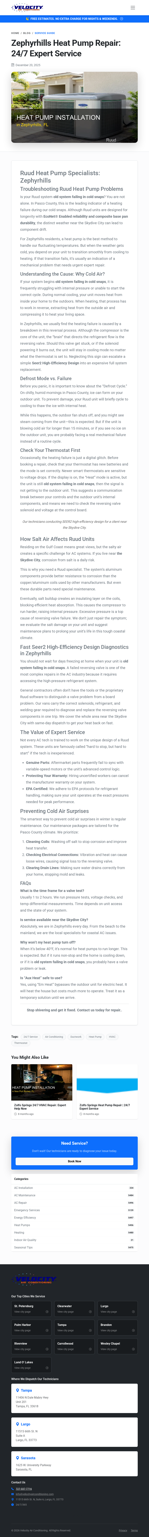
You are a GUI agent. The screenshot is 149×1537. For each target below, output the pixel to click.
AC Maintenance (24, 1195)
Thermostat (20, 1043)
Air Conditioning (54, 1036)
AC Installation (23, 1188)
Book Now (74, 1161)
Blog (27, 33)
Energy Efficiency (25, 1217)
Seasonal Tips (23, 1247)
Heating (19, 1232)
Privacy (123, 1530)
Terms (134, 1530)
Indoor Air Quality (25, 1240)
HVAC (112, 1036)
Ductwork (76, 1036)
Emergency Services (27, 1210)
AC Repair (20, 1202)
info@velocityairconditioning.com (35, 1494)
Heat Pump (95, 1036)
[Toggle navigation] (133, 7)
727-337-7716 (24, 1488)
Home (15, 33)
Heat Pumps (22, 1225)
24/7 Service (31, 1036)
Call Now (76, 1516)
